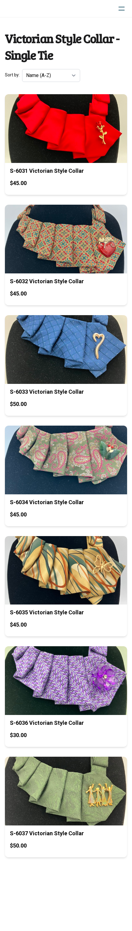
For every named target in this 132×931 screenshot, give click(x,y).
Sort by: (12, 74)
